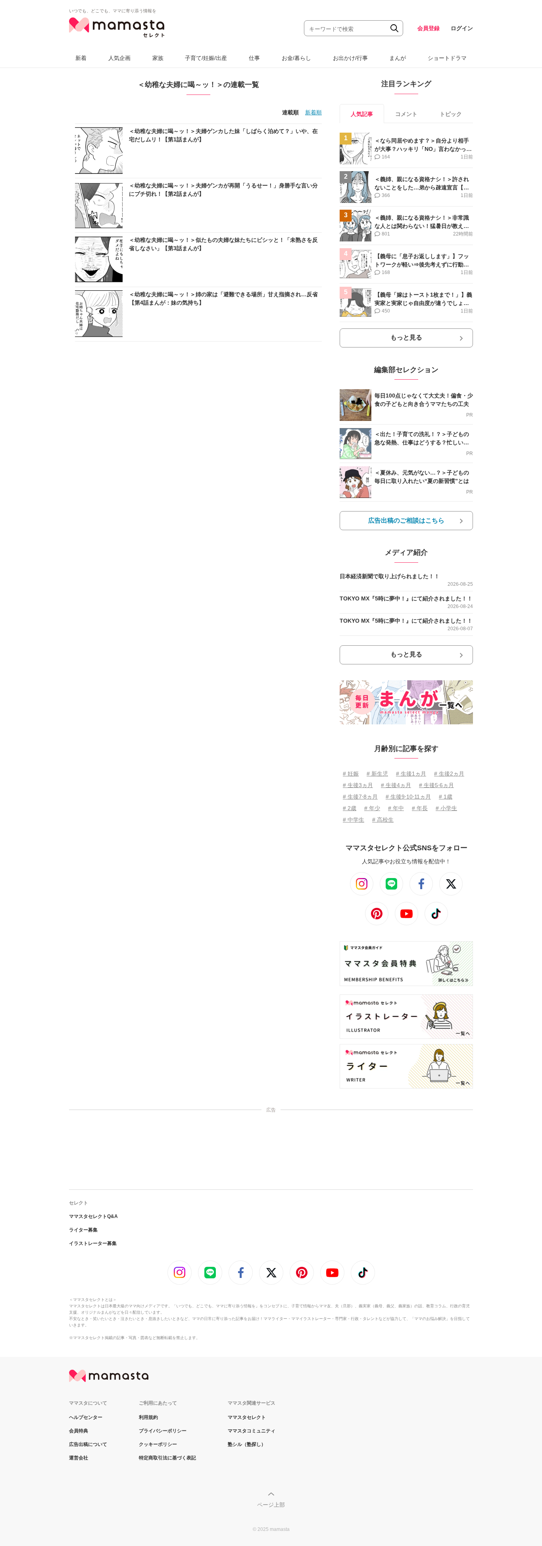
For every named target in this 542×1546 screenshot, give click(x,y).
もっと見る (406, 337)
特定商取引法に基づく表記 (167, 1457)
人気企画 (119, 58)
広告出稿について (88, 1444)
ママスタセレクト (247, 1417)
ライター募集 (83, 1230)
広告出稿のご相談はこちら (406, 520)
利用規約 (148, 1417)
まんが (397, 58)
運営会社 (78, 1457)
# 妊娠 (351, 773)
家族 (157, 58)
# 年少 (372, 808)
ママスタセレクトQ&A (93, 1216)
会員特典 (78, 1430)
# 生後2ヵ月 (449, 773)
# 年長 (420, 808)
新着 (80, 58)
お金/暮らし (296, 58)
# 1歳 (445, 796)
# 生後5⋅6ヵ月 (436, 785)
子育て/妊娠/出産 (206, 58)
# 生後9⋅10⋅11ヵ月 (408, 796)
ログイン (462, 28)
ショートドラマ (447, 58)
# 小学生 (446, 808)
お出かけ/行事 (350, 58)
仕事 (254, 58)
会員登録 (428, 28)
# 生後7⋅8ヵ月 (360, 796)
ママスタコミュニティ (251, 1430)
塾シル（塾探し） (247, 1444)
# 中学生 (353, 819)
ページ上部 (271, 1505)
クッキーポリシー (158, 1444)
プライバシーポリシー (162, 1430)
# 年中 (396, 808)
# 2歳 (349, 808)
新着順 (313, 112)
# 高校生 (383, 819)
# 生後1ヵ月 (411, 773)
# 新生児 (377, 773)
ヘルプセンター (85, 1417)
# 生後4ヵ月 (396, 785)
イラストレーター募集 (93, 1243)
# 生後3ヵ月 (358, 785)
